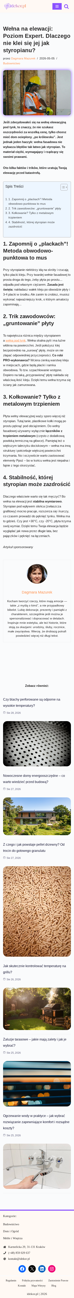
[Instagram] (52, 1269)
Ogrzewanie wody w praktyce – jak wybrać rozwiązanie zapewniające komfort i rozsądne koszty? (36, 1122)
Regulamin (11, 1280)
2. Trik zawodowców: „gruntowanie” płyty (34, 208)
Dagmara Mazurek (23, 58)
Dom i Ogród (11, 1231)
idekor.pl (32, 1294)
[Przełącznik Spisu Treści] (62, 187)
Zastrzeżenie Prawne (58, 1280)
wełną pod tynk (16, 340)
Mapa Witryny (38, 1285)
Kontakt (22, 1285)
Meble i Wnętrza (12, 1238)
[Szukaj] (66, 6)
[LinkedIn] (42, 1269)
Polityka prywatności (32, 1280)
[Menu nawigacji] (57, 6)
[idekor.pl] (15, 6)
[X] (32, 1269)
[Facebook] (22, 1269)
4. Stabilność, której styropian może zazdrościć (31, 224)
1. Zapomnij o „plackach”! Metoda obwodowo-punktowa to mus (30, 201)
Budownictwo (11, 63)
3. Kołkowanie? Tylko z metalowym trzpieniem (31, 215)
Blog (53, 1285)
